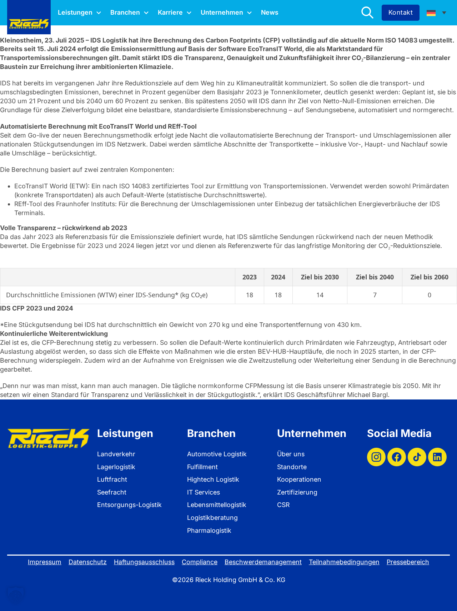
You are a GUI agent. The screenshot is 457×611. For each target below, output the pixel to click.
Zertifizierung (297, 492)
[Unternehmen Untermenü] (249, 12)
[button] (15, 595)
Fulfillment (202, 467)
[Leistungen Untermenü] (98, 12)
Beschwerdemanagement (263, 562)
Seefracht (111, 492)
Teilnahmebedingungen (344, 562)
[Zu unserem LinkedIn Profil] (437, 457)
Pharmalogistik (209, 530)
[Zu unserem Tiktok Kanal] (417, 457)
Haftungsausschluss (144, 562)
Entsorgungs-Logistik (129, 504)
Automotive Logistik (217, 454)
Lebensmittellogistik (216, 504)
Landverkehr (116, 454)
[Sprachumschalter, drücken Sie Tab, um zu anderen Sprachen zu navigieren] (436, 13)
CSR (283, 504)
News (269, 12)
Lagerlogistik (116, 467)
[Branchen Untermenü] (146, 12)
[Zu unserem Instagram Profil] (376, 457)
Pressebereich (408, 562)
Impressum (44, 562)
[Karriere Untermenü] (189, 12)
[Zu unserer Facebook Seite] (396, 457)
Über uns (291, 454)
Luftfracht (112, 479)
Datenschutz (88, 562)
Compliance (199, 562)
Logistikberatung (212, 517)
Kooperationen (299, 479)
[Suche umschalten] (367, 12)
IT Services (203, 492)
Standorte (292, 467)
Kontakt (400, 12)
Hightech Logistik (213, 479)
